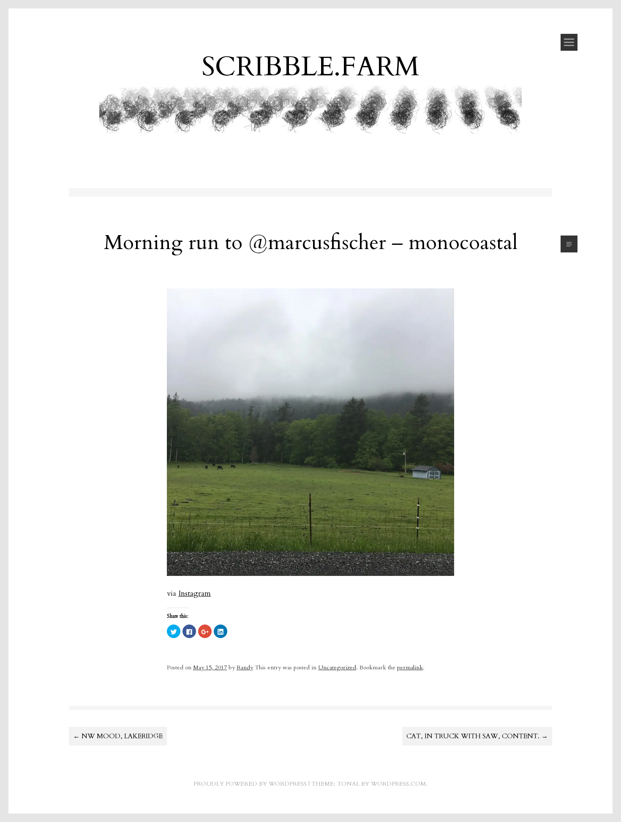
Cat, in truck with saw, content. (477, 736)
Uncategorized (337, 667)
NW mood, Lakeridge (118, 736)
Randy (245, 667)
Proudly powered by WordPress (250, 784)
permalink (410, 667)
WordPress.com (398, 784)
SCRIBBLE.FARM (310, 67)
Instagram (194, 593)
